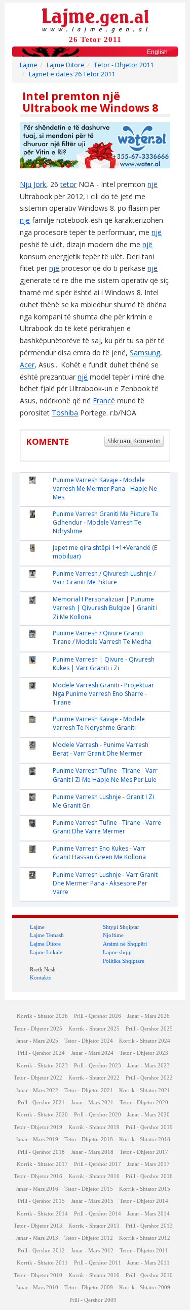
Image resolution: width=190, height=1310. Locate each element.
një (152, 184)
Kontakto (41, 977)
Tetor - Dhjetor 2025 (38, 1029)
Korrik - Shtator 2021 (144, 1090)
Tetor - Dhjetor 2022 (38, 1078)
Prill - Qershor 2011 (97, 1263)
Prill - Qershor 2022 (149, 1078)
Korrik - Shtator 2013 (94, 1226)
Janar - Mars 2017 (148, 1164)
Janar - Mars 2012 (92, 1250)
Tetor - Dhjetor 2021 (88, 1090)
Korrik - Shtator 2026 (42, 1016)
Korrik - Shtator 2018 (144, 1139)
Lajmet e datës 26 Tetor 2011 (72, 74)
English (157, 52)
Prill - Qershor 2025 (149, 1029)
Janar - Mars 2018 (92, 1152)
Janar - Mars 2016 (37, 1189)
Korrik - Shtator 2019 (94, 1127)
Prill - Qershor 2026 (97, 1016)
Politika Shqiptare (123, 961)
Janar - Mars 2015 (92, 1201)
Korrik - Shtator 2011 (42, 1263)
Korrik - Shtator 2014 (42, 1214)
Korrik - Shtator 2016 (94, 1176)
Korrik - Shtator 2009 (144, 1287)
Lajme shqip (117, 952)
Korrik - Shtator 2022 (94, 1078)
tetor (68, 184)
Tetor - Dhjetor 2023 (144, 1053)
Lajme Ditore (66, 65)
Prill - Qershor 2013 (149, 1226)
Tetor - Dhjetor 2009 (88, 1287)
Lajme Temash (47, 935)
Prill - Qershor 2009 (93, 1300)
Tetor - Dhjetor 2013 (38, 1226)
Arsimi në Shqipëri (125, 944)
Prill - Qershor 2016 (149, 1176)
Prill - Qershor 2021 (41, 1102)
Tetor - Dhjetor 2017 (144, 1152)
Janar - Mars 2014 (148, 1214)
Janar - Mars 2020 (148, 1114)
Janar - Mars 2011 (148, 1263)
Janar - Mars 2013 (37, 1238)
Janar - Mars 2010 (37, 1287)
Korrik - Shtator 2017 (42, 1164)
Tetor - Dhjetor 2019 (38, 1127)
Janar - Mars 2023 (148, 1065)
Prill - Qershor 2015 (41, 1201)
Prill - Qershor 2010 (149, 1275)
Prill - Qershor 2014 (97, 1214)
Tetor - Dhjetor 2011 (124, 65)
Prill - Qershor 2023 (97, 1065)
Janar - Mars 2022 (37, 1090)
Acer (27, 364)
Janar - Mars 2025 (37, 1041)
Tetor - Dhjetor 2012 (88, 1238)
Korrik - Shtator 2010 (94, 1275)
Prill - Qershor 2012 (41, 1250)
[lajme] (95, 19)
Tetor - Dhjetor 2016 (38, 1176)
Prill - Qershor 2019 (149, 1127)
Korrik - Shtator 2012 (144, 1238)
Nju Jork (33, 184)
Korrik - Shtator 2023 (42, 1065)
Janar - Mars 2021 (92, 1102)
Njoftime (113, 935)
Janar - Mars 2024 (92, 1053)
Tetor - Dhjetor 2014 (144, 1201)
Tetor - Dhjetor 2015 (88, 1189)
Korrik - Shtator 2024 (144, 1041)
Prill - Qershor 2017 (97, 1164)
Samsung (145, 352)
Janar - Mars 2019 (37, 1139)
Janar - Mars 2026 (148, 1016)
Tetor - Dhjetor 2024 (88, 1041)
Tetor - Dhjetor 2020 (144, 1102)
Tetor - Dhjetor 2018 (88, 1139)
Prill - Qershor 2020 (97, 1114)
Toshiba (65, 412)
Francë (104, 400)
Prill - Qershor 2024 (41, 1053)
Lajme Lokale (46, 952)
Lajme (28, 65)
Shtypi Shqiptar (121, 927)
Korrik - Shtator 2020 (42, 1114)
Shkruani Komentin (134, 441)
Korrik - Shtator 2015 (144, 1189)
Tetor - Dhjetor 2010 (38, 1275)
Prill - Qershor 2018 (41, 1152)
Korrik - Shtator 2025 (94, 1029)
